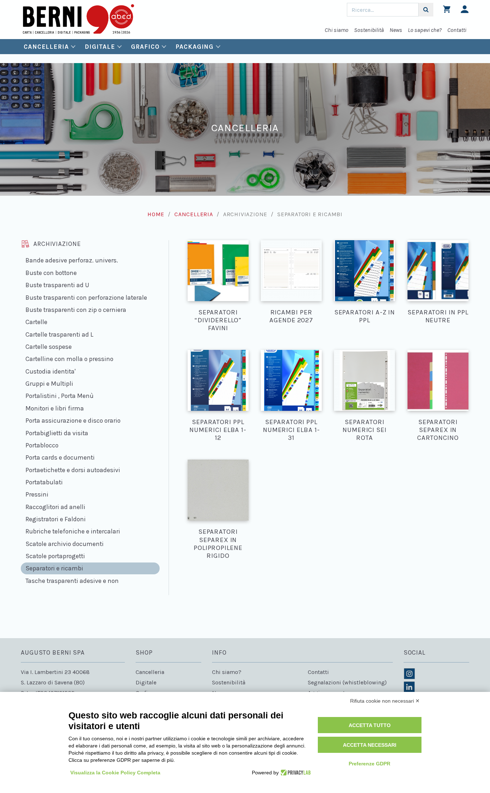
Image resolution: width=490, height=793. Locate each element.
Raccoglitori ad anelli (55, 507)
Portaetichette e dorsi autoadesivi (72, 470)
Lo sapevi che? (425, 30)
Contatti (456, 30)
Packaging (194, 46)
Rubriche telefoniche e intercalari (72, 531)
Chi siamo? (226, 672)
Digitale (100, 46)
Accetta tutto (370, 725)
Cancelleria (46, 46)
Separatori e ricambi (54, 568)
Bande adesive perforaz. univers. (71, 260)
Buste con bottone (51, 272)
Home (155, 214)
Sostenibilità (369, 30)
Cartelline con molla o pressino (69, 358)
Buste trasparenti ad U (57, 285)
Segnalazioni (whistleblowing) (347, 682)
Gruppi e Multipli (49, 383)
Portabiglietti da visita (56, 433)
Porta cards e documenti (60, 457)
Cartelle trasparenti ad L (59, 334)
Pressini (36, 494)
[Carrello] (446, 11)
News (396, 30)
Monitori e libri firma (54, 408)
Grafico (145, 46)
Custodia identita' (50, 371)
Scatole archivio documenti (64, 543)
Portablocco (41, 445)
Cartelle (36, 322)
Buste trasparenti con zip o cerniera (75, 309)
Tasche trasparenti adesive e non (72, 580)
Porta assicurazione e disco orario (73, 420)
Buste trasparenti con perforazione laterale (86, 297)
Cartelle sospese (48, 346)
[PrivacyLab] (295, 772)
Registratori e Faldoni (55, 519)
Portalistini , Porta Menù (59, 395)
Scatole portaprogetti (55, 556)
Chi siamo (336, 30)
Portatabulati (44, 482)
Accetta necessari (369, 745)
